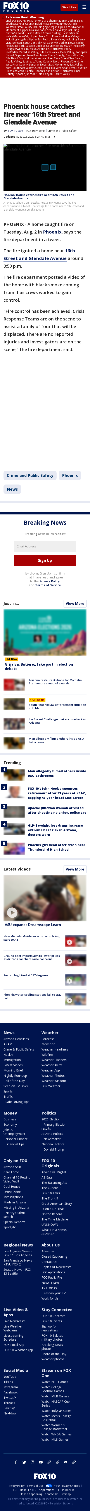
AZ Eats (47, 1177)
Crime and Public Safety (61, 131)
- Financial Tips (13, 1144)
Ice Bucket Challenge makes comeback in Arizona (57, 721)
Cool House (11, 1186)
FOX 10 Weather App (18, 1350)
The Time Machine (55, 1219)
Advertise (48, 1251)
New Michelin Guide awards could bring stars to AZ (31, 938)
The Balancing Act (54, 1182)
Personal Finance (15, 1139)
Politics (49, 1113)
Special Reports (14, 1222)
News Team (50, 1283)
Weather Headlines (55, 1049)
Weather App (51, 1070)
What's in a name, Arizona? (54, 1232)
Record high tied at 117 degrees (25, 975)
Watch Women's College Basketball (55, 1427)
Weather (50, 1032)
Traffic (8, 1096)
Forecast (48, 1039)
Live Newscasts (14, 1321)
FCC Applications (53, 1272)
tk (49, 1462)
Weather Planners (54, 1060)
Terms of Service (48, 585)
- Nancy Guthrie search (14, 1215)
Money (10, 1113)
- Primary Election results (54, 1126)
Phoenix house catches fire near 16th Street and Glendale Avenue (38, 196)
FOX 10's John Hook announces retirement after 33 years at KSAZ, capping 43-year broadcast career (57, 793)
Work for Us (50, 1298)
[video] (45, 898)
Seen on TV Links (15, 1086)
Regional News (18, 1245)
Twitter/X (9, 1397)
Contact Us (49, 1262)
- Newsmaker (51, 1139)
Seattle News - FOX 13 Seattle (17, 1271)
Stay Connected (57, 1309)
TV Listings (49, 1288)
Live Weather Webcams (12, 1328)
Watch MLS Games (55, 1439)
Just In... (11, 603)
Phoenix (70, 475)
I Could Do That (53, 1209)
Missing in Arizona (16, 1207)
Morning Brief (13, 1070)
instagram (32, 1462)
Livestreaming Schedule (13, 1337)
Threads (9, 1403)
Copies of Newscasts (56, 1267)
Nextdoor (10, 1413)
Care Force (11, 1172)
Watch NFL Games (55, 1382)
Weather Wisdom (54, 1081)
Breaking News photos (52, 1347)
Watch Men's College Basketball (56, 1418)
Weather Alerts (52, 1065)
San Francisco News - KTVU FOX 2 (18, 1262)
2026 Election (51, 1119)
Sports (8, 1091)
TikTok (8, 1382)
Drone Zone (12, 1192)
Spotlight (9, 1227)
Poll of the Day (14, 1081)
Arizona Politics (52, 1134)
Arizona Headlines (16, 1039)
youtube (40, 1462)
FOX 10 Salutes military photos (52, 1337)
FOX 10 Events (52, 1321)
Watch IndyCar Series (56, 1411)
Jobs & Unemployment (14, 1132)
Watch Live (69, 7)
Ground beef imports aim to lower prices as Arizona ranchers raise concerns (31, 957)
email (65, 1462)
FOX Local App (13, 1345)
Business (9, 1119)
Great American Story (57, 1203)
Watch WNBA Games (57, 1434)
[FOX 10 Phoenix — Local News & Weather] (16, 7)
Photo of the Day (54, 1354)
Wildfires (48, 1054)
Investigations (13, 1197)
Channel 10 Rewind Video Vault (16, 1179)
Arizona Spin (12, 1167)
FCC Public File (52, 1277)
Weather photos (53, 1359)
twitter (24, 1462)
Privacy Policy (50, 581)
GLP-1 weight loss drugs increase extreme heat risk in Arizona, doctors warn (55, 830)
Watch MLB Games (55, 1396)
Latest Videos (17, 869)
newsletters (74, 1462)
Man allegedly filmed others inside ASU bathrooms (56, 740)
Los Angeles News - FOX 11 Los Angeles (17, 1253)
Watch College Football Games (53, 1389)
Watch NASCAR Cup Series (56, 1403)
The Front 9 (50, 1198)
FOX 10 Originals (50, 1163)
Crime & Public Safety (18, 1049)
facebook (15, 1462)
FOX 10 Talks (51, 1193)
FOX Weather (51, 1086)
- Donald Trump (53, 1149)
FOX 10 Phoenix (35, 131)
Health (8, 1054)
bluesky (57, 1462)
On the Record (52, 1214)
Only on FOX (15, 1160)
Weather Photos (53, 1075)
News (12, 489)
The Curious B (52, 1188)
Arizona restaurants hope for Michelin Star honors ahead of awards (55, 681)
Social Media (15, 1370)
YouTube (9, 1376)
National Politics (53, 1144)
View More (75, 603)
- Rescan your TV (54, 1293)
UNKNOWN (50, 1224)
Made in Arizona (14, 1202)
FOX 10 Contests (53, 1316)
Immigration (12, 1060)
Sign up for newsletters (50, 1328)
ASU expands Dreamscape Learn (33, 924)
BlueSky (9, 1408)
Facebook (10, 1392)
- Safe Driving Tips (16, 1102)
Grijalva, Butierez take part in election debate (39, 666)
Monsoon (48, 1044)
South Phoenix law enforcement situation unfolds (57, 706)
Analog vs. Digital (54, 1172)
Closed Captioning (54, 1256)
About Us (51, 1245)
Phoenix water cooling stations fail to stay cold (32, 996)
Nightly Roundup (15, 1075)
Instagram (10, 1387)
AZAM (7, 1044)
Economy (10, 1124)
